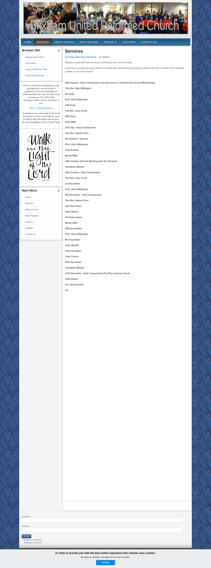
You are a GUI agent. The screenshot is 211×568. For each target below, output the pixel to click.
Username (26, 517)
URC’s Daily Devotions (41, 108)
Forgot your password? (33, 540)
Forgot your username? (33, 543)
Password (25, 526)
